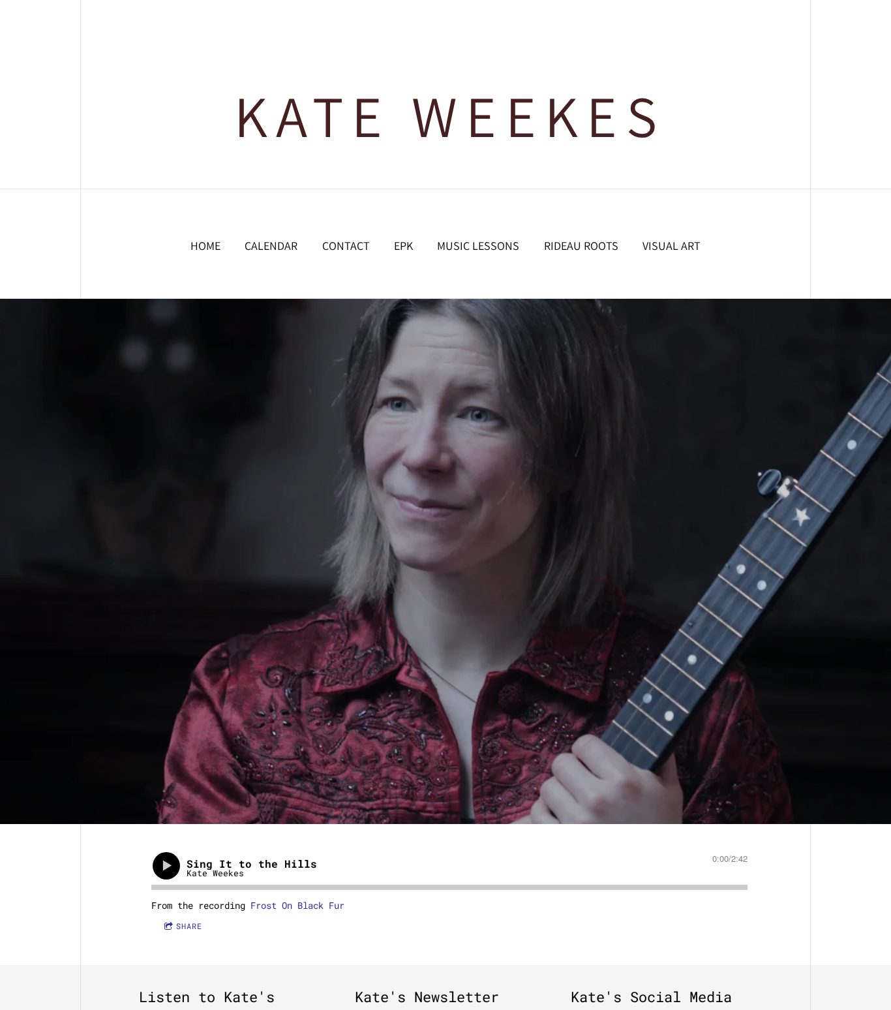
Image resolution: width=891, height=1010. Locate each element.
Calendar (271, 245)
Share (189, 926)
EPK (403, 245)
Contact (346, 245)
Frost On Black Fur (297, 905)
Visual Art (671, 245)
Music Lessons (478, 245)
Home (205, 245)
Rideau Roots (581, 245)
